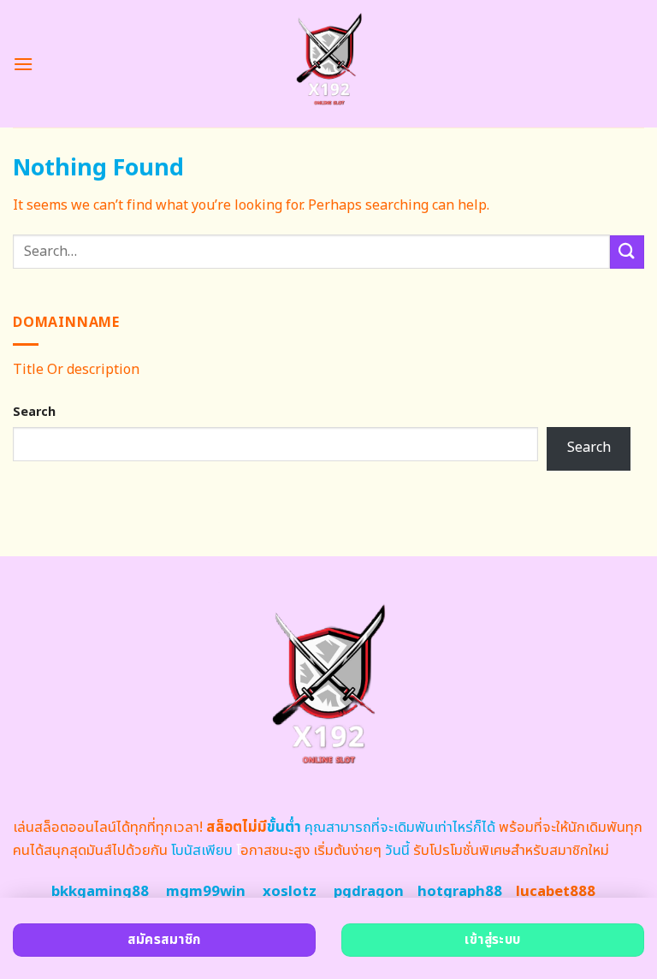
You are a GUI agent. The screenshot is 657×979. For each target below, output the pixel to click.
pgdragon (369, 892)
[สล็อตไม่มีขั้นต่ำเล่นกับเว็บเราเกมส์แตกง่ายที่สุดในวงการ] (328, 64)
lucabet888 (555, 892)
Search (34, 412)
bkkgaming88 (100, 892)
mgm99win (206, 892)
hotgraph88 (459, 892)
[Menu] (23, 64)
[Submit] (627, 252)
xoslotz (290, 892)
